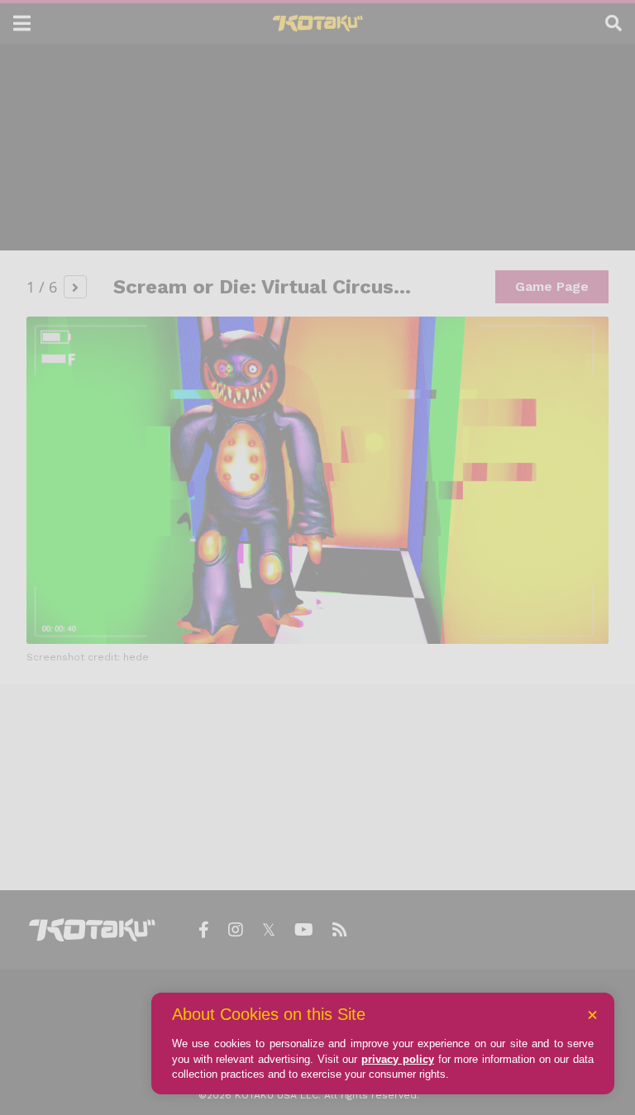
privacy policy (397, 1059)
